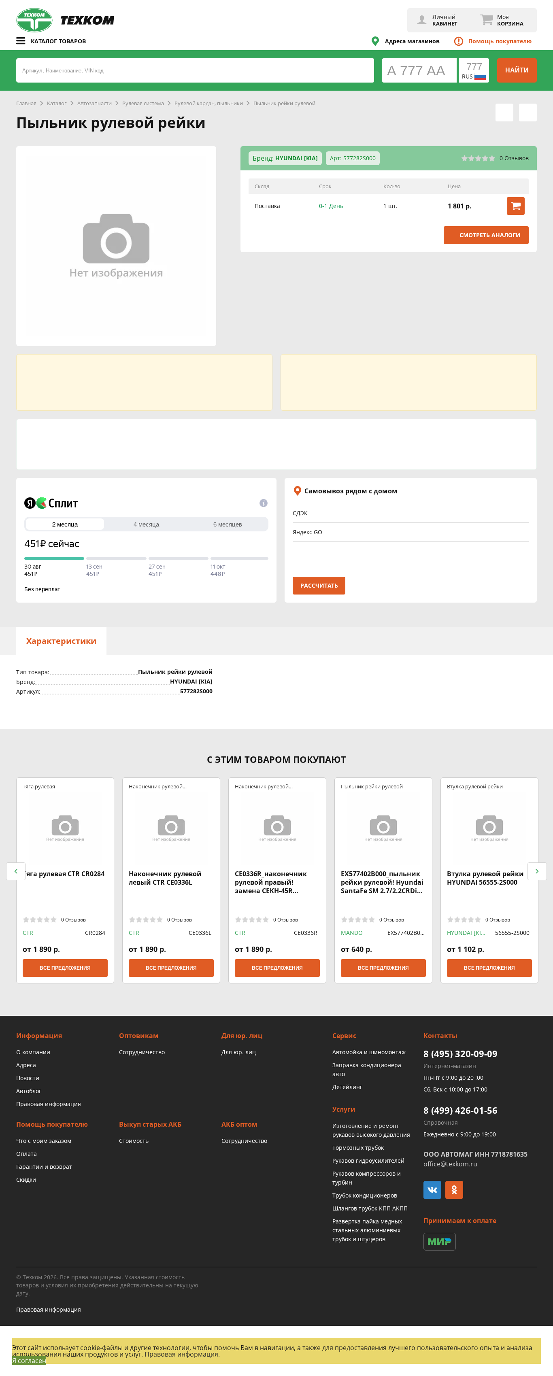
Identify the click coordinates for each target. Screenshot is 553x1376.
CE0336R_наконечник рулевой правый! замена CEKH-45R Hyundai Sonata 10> (271, 882)
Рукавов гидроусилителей (368, 1160)
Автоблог (28, 1091)
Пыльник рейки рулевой (372, 786)
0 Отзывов (514, 158)
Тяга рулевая (39, 786)
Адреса (26, 1065)
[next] (537, 871)
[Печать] (504, 112)
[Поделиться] (528, 112)
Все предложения (65, 968)
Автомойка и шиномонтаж (369, 1052)
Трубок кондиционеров (364, 1195)
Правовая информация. (182, 1354)
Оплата (26, 1153)
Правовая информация (48, 1104)
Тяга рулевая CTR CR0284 (63, 874)
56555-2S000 (512, 932)
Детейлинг (347, 1087)
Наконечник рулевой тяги (262, 786)
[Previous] (16, 871)
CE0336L (200, 932)
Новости (27, 1078)
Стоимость (134, 1141)
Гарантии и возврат (44, 1166)
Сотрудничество (142, 1052)
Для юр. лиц (238, 1052)
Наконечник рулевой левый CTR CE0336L (165, 878)
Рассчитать (319, 585)
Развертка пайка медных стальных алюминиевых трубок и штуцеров (367, 1230)
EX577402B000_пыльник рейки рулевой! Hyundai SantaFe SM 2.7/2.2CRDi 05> (382, 882)
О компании (33, 1052)
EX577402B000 (405, 933)
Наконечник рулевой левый (156, 786)
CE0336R (305, 932)
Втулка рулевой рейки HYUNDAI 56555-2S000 (485, 878)
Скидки (26, 1179)
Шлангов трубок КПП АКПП (370, 1208)
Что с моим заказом (43, 1141)
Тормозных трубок (358, 1147)
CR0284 (95, 932)
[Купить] (516, 206)
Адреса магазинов (412, 41)
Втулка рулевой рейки (475, 786)
